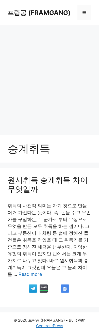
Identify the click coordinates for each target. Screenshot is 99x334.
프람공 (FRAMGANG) (39, 13)
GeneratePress (49, 325)
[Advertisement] (49, 77)
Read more (30, 274)
